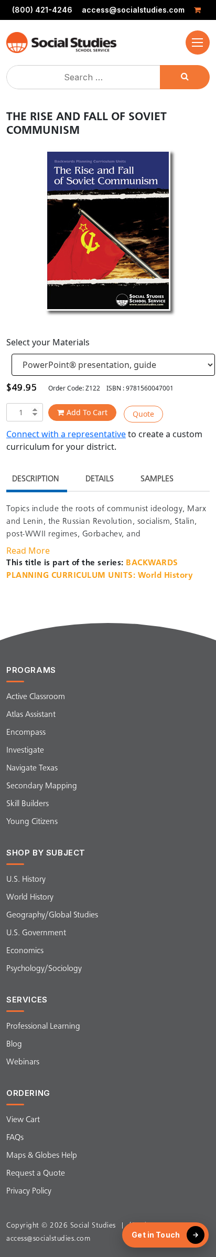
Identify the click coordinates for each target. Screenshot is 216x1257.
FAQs (15, 1138)
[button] (198, 42)
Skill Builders (27, 804)
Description (35, 479)
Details (99, 479)
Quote (143, 414)
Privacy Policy (28, 1191)
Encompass (26, 732)
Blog (14, 1044)
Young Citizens (32, 822)
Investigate (25, 750)
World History (29, 897)
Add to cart (87, 412)
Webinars (22, 1062)
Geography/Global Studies (52, 915)
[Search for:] (84, 77)
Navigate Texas (32, 768)
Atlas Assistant (31, 715)
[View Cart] (199, 10)
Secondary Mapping (41, 786)
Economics (25, 951)
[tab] (35, 480)
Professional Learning (43, 1026)
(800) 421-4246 (42, 10)
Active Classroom (35, 697)
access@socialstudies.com (133, 10)
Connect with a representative (66, 434)
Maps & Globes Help (41, 1156)
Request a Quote (35, 1173)
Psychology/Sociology (44, 969)
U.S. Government (36, 933)
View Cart (23, 1120)
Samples (157, 479)
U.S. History (26, 879)
